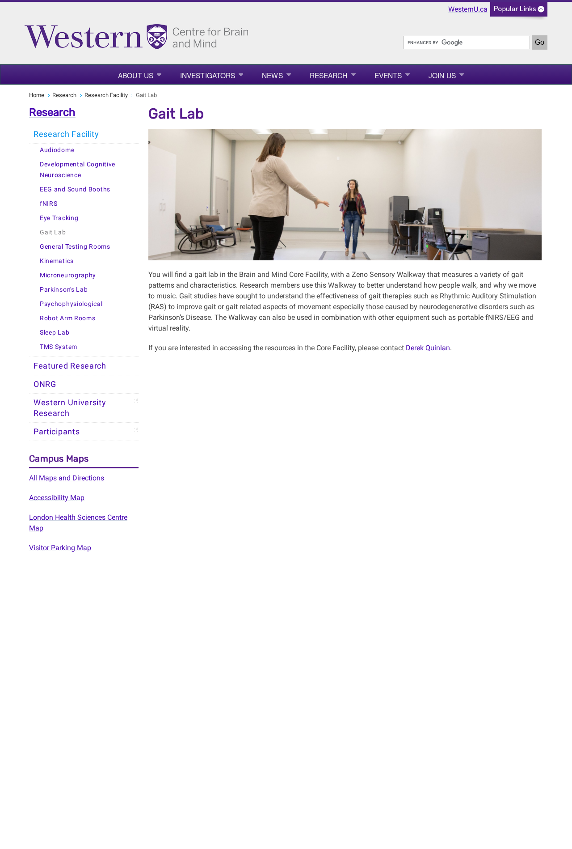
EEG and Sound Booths (75, 189)
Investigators (207, 75)
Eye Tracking (59, 218)
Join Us (442, 75)
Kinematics (57, 261)
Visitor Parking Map (60, 547)
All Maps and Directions (66, 478)
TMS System (58, 347)
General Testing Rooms (75, 246)
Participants (57, 431)
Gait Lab (53, 232)
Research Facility (106, 95)
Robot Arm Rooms (68, 318)
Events (388, 75)
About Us (135, 75)
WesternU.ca (468, 9)
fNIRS (49, 204)
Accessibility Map (56, 497)
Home (36, 95)
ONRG (45, 384)
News (272, 75)
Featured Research (70, 365)
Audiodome (57, 150)
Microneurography (68, 275)
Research (329, 75)
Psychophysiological (71, 304)
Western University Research (70, 408)
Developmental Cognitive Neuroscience (77, 170)
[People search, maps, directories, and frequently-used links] (518, 12)
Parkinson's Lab (64, 289)
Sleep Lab (54, 332)
